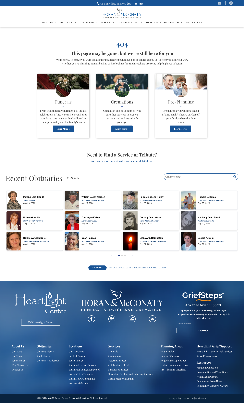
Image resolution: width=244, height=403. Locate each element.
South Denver (76, 360)
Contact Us (17, 369)
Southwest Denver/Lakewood (84, 369)
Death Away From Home (210, 381)
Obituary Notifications (49, 360)
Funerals (113, 351)
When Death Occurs (207, 376)
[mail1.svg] (152, 321)
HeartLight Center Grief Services (214, 351)
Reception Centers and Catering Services (130, 374)
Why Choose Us (20, 365)
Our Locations (76, 351)
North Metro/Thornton (81, 374)
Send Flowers (44, 355)
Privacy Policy (175, 398)
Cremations (114, 355)
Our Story (17, 351)
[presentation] (112, 255)
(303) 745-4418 (135, 4)
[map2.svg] (132, 321)
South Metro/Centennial (82, 378)
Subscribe (203, 330)
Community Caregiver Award (212, 385)
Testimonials (18, 360)
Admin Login (200, 398)
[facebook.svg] (91, 321)
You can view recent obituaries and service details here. (122, 161)
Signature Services (118, 369)
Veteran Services (117, 360)
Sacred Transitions (207, 355)
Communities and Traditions (212, 372)
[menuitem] (49, 22)
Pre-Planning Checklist (173, 369)
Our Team (17, 355)
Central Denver (77, 355)
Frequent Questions (207, 367)
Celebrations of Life (119, 365)
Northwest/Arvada (78, 383)
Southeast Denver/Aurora (82, 365)
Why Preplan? (168, 351)
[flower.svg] (112, 321)
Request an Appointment (174, 360)
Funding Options (170, 355)
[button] (119, 255)
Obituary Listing (45, 351)
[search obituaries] (235, 177)
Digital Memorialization (121, 378)
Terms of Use (188, 398)
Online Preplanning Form (174, 365)
